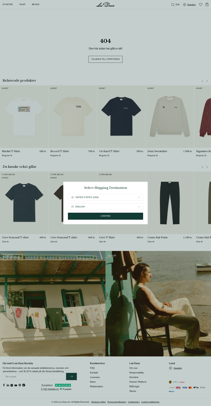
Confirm (105, 216)
